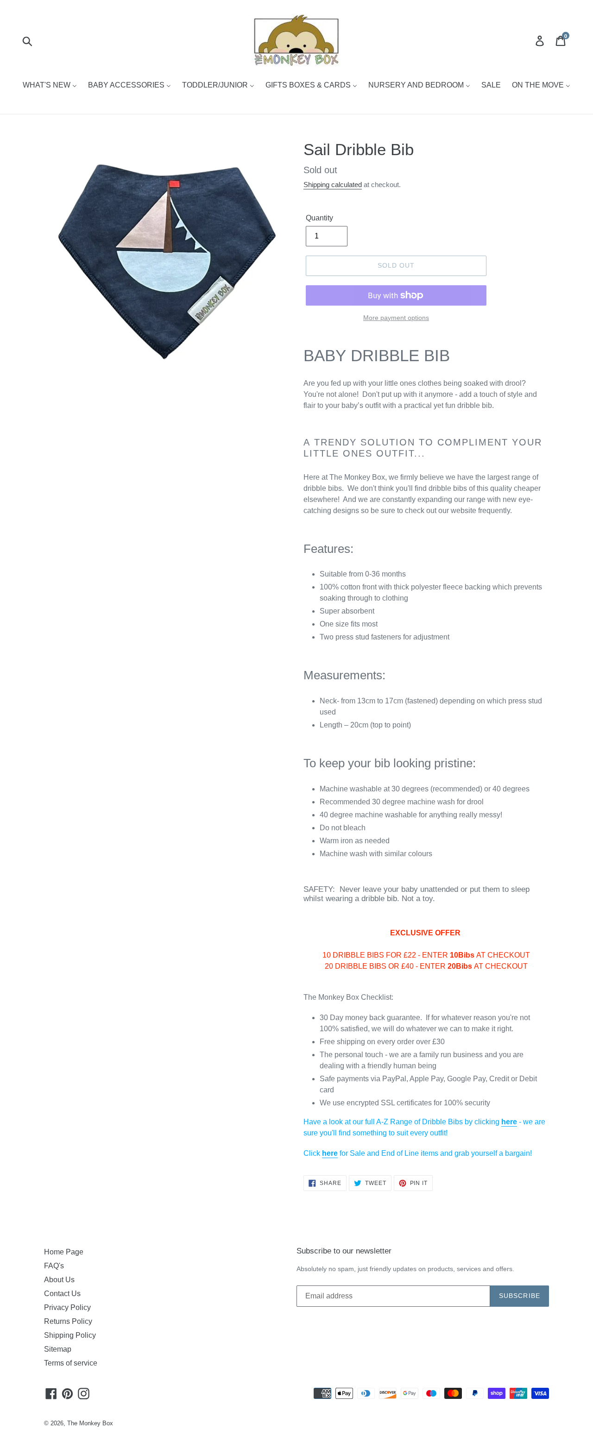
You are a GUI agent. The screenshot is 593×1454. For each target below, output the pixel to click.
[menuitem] (49, 85)
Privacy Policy (67, 1307)
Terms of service (70, 1363)
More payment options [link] (396, 317)
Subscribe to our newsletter (343, 1251)
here (509, 1122)
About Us (59, 1280)
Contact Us (62, 1293)
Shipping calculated (332, 184)
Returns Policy (68, 1321)
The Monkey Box (90, 1423)
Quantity (319, 218)
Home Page (63, 1252)
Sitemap (57, 1349)
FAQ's (54, 1266)
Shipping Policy (70, 1335)
